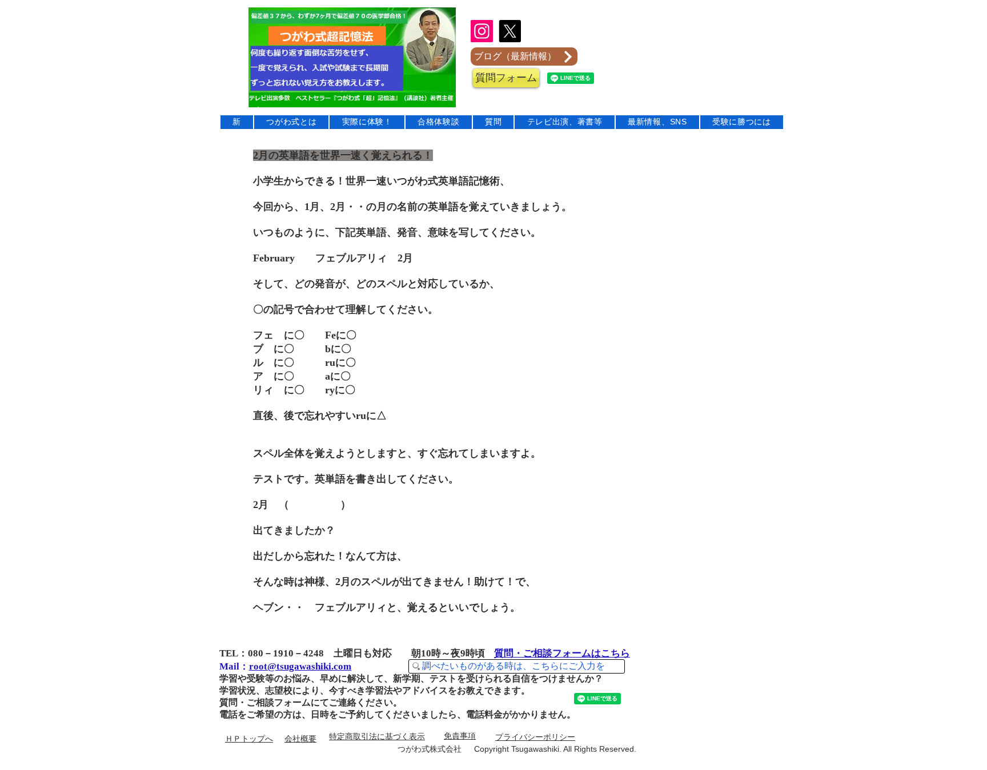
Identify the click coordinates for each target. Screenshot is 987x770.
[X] (510, 31)
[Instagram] (482, 31)
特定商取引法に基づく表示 (377, 736)
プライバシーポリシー (535, 736)
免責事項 (460, 735)
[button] (506, 77)
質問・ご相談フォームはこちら (562, 653)
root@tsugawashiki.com (300, 666)
